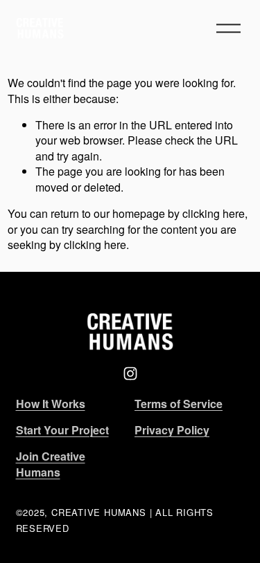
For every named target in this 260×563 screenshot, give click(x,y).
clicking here (213, 213)
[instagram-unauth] (130, 373)
